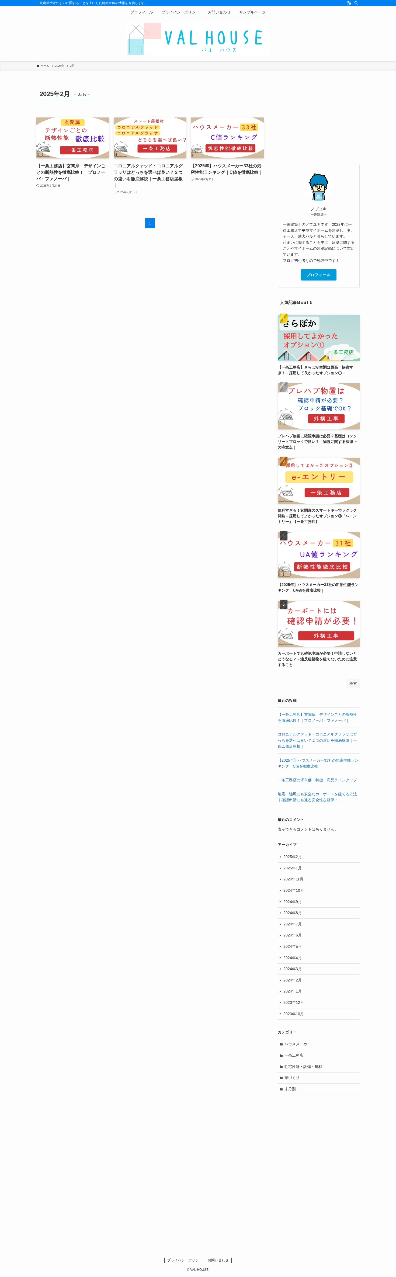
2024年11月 (293, 879)
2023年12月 (293, 1002)
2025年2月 (292, 857)
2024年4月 (292, 958)
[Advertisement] (319, 121)
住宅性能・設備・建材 (303, 1066)
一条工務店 (293, 1055)
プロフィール (319, 275)
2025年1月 (292, 868)
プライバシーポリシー (184, 1260)
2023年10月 (293, 1014)
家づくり (292, 1077)
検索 (353, 683)
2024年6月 (292, 935)
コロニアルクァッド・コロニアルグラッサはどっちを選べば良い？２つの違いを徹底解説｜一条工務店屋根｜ (317, 740)
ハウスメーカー (297, 1044)
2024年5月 (292, 946)
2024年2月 (292, 980)
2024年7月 (292, 924)
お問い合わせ (218, 1260)
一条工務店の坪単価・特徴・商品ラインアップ (317, 780)
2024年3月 (292, 969)
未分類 (290, 1089)
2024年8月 (292, 913)
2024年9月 (292, 902)
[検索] (356, 3)
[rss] (349, 3)
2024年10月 (293, 890)
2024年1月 (292, 991)
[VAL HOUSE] (198, 39)
